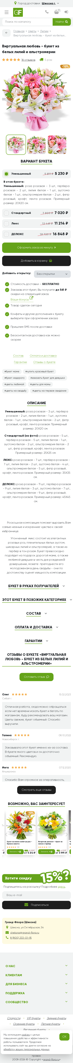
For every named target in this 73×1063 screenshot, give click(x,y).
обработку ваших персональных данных (26, 1049)
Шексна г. (49, 3)
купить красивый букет (40, 371)
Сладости (13, 1018)
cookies (26, 1035)
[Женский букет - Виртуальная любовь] (16, 144)
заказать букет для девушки (48, 378)
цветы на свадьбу (16, 391)
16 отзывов (28, 60)
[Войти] (66, 12)
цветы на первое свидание (50, 391)
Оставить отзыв (34, 677)
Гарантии (20, 362)
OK (64, 1036)
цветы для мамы (41, 384)
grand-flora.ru (51, 1059)
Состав (18, 355)
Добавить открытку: (16, 273)
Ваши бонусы (20, 299)
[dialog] (47, 12)
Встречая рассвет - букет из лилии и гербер (50, 843)
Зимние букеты (56, 1018)
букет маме (12, 371)
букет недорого (15, 378)
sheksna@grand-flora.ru (24, 932)
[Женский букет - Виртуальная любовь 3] (57, 144)
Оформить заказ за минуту (35, 247)
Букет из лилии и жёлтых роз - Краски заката (19, 843)
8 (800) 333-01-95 (21, 938)
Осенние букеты (24, 1024)
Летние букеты (50, 1024)
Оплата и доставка (43, 355)
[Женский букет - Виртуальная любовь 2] (36, 144)
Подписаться (40, 905)
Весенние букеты (34, 1029)
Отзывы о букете (44, 362)
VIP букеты (33, 1018)
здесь (61, 887)
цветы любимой (15, 384)
